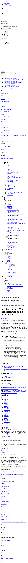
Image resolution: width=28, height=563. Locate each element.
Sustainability (22, 391)
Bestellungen (7, 3)
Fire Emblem (4, 104)
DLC (8, 178)
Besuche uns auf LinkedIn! (7, 158)
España (5, 394)
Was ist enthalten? (11, 241)
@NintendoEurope (5, 130)
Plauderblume (10, 227)
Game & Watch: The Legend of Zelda (15, 230)
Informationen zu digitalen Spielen (15, 192)
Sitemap (8, 291)
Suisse (5, 428)
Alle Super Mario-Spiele (9, 85)
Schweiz (6, 427)
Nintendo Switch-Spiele (12, 172)
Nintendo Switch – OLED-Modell (15, 219)
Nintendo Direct (10, 269)
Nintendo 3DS (4, 106)
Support (2, 318)
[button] (15, 162)
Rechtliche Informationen (17, 390)
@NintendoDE (4, 127)
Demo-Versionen (11, 176)
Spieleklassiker (10, 245)
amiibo (8, 231)
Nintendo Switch (5, 101)
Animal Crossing (5, 116)
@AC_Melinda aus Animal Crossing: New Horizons (13, 135)
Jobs (2, 389)
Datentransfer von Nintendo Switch (15, 214)
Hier (17, 340)
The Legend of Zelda (6, 109)
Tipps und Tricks (10, 275)
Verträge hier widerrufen (13, 391)
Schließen (3, 436)
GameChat (9, 207)
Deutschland (6, 406)
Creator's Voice (10, 273)
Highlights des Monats (12, 187)
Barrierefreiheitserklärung (7, 393)
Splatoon (3, 114)
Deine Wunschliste (11, 193)
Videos (8, 260)
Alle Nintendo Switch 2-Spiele (11, 78)
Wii (6, 318)
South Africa (7, 410)
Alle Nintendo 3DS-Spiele (10, 83)
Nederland (6, 399)
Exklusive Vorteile (11, 246)
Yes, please (9, 448)
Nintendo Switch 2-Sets (12, 212)
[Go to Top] (14, 294)
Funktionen (9, 206)
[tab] (14, 385)
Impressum (23, 387)
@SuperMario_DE (5, 132)
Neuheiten (9, 173)
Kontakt (15, 393)
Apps (8, 257)
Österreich (6, 423)
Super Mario (3, 119)
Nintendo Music (10, 247)
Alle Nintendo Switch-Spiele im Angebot (13, 82)
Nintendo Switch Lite (12, 222)
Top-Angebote (10, 188)
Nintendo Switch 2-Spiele (13, 170)
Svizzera (6, 419)
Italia (5, 398)
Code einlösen (10, 195)
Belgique (6, 404)
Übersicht (6, 1)
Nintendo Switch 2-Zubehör (13, 211)
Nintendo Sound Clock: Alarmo (14, 228)
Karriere (8, 290)
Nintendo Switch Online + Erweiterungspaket (13, 243)
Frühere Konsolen (8, 377)
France (5, 408)
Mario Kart (3, 121)
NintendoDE (4, 152)
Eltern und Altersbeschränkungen (8, 387)
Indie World (9, 271)
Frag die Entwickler (11, 272)
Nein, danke (4, 448)
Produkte (9, 258)
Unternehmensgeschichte (12, 232)
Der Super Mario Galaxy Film (14, 284)
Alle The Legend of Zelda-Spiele (11, 86)
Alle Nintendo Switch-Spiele (10, 81)
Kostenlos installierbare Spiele (14, 177)
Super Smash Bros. (5, 111)
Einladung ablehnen (5, 474)
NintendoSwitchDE (5, 147)
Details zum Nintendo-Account (11, 5)
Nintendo (3, 99)
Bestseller (9, 189)
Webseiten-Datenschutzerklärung (11, 389)
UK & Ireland (7, 408)
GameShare (9, 208)
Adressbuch (6, 4)
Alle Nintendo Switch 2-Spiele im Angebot (14, 79)
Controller (6, 376)
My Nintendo (10, 288)
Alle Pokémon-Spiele (9, 87)
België (5, 414)
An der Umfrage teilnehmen (16, 474)
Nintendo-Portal (10, 181)
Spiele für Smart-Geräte (12, 180)
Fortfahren (8, 436)
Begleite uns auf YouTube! (7, 141)
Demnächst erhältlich (12, 174)
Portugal (6, 402)
